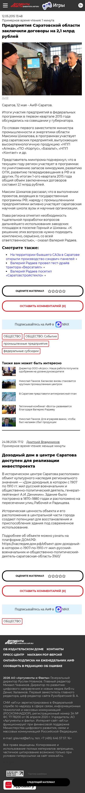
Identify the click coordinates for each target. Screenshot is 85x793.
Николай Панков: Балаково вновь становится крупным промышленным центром (47, 382)
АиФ (5, 98)
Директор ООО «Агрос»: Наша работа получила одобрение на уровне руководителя (48, 370)
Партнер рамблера (37, 774)
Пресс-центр (13, 654)
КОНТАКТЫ (55, 649)
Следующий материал (41, 782)
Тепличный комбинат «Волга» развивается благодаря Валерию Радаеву (45, 408)
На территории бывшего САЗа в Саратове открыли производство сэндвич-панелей (43, 257)
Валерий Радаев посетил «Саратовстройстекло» (29, 273)
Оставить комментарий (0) (43, 306)
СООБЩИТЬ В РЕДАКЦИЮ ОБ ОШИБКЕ (32, 666)
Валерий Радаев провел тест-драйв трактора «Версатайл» (37, 265)
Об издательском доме (23, 649)
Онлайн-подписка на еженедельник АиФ (38, 660)
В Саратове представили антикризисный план (47, 393)
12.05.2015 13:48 (12, 16)
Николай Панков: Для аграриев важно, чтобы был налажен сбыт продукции (47, 420)
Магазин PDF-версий (44, 654)
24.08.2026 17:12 (12, 442)
